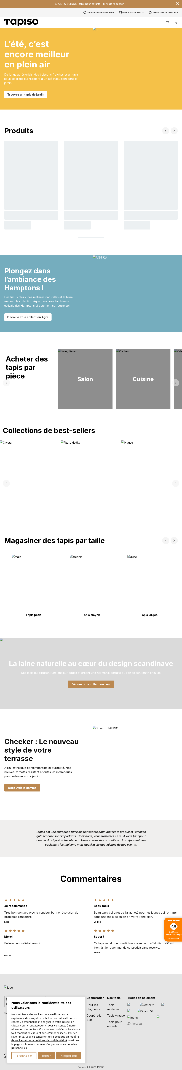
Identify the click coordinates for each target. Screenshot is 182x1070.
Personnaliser (24, 1055)
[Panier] (167, 22)
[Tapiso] (21, 22)
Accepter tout (69, 1055)
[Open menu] (175, 22)
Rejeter (46, 1055)
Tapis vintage (116, 1015)
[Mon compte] (160, 22)
